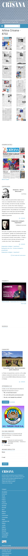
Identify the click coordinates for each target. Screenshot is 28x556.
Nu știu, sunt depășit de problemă (13, 397)
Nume (3, 452)
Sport (3, 509)
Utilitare (4, 523)
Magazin (4, 511)
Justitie (3, 525)
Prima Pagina (5, 533)
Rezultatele (12, 402)
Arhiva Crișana (5, 179)
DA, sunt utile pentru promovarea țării (14, 395)
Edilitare (4, 527)
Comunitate (5, 349)
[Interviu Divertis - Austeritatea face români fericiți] (14, 292)
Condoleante (5, 535)
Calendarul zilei (5, 521)
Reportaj (4, 529)
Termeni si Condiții (6, 545)
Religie (3, 519)
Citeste (23, 218)
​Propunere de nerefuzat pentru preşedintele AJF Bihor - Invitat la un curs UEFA (17, 441)
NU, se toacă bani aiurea (10, 392)
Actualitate (4, 492)
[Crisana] (14, 5)
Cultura (3, 498)
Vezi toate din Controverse (18, 255)
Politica (3, 499)
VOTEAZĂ (5, 402)
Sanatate (4, 505)
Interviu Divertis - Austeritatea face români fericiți (14, 301)
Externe (4, 513)
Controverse (6, 186)
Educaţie (4, 507)
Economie (4, 503)
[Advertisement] (13, 268)
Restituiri (4, 531)
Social (3, 496)
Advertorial (4, 537)
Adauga (5, 464)
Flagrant (4, 501)
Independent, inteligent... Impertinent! (10, 246)
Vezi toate (23, 303)
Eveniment (4, 494)
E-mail (3, 457)
